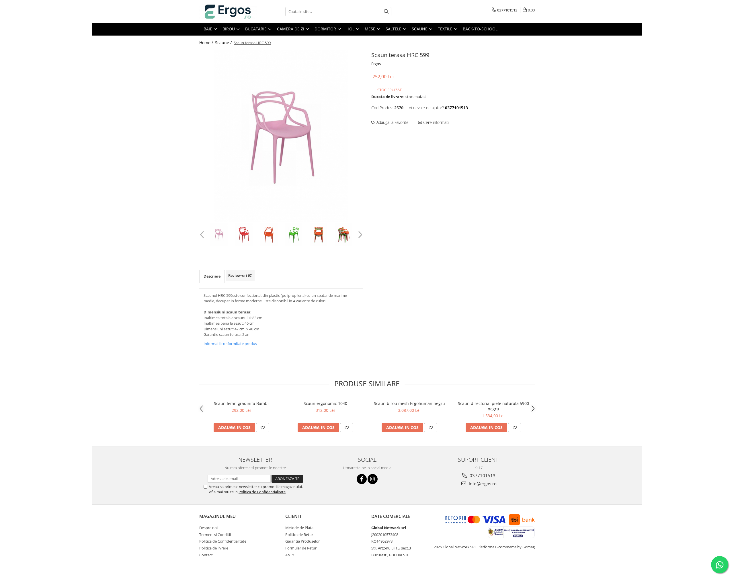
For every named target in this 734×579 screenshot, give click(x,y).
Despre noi (208, 527)
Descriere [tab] (212, 276)
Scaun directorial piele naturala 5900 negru (493, 406)
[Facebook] (362, 479)
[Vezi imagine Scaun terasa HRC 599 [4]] (318, 234)
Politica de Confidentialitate (262, 491)
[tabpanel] (281, 136)
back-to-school (480, 29)
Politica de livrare (213, 548)
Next (359, 235)
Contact (206, 554)
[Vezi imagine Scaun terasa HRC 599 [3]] (293, 234)
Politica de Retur (299, 534)
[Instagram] (373, 479)
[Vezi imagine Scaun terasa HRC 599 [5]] (343, 234)
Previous (202, 235)
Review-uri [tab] (240, 275)
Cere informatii (436, 122)
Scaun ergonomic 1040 (325, 403)
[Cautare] (386, 11)
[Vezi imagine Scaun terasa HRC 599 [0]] (218, 234)
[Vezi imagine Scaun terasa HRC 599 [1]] (243, 234)
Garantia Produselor (302, 541)
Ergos (376, 63)
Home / (206, 42)
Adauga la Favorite (392, 122)
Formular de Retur (301, 548)
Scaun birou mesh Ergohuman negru (409, 403)
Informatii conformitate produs (230, 343)
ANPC (290, 554)
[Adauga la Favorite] (262, 427)
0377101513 (481, 475)
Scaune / (224, 42)
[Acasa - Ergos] (228, 11)
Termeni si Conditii (215, 534)
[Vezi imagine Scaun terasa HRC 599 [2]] (268, 234)
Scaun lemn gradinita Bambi (241, 403)
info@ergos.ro (482, 483)
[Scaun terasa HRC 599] (281, 136)
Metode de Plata (299, 527)
